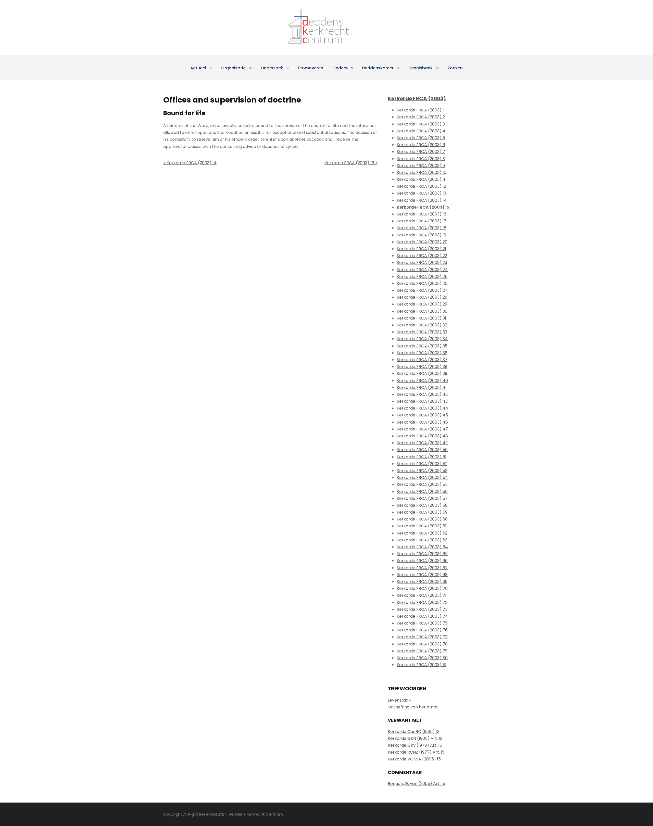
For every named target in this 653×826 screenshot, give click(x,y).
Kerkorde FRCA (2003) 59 (422, 512)
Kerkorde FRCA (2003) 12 (421, 186)
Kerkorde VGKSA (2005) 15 (414, 759)
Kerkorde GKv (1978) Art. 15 (415, 745)
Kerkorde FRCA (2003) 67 (422, 568)
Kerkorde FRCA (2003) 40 (422, 381)
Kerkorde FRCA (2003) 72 (422, 602)
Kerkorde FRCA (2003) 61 (421, 526)
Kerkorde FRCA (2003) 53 (422, 471)
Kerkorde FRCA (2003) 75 (422, 623)
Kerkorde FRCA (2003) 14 (422, 200)
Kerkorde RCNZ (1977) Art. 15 (416, 752)
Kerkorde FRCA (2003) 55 (422, 484)
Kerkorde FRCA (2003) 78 (422, 644)
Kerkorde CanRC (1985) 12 (413, 731)
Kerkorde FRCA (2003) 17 (421, 221)
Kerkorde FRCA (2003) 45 (422, 415)
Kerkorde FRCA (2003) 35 (422, 346)
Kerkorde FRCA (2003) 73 (422, 609)
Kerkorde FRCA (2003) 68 (422, 575)
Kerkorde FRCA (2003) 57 (422, 498)
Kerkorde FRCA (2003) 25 (422, 276)
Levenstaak (399, 700)
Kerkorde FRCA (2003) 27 (422, 290)
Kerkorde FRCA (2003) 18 (421, 228)
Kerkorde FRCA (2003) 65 (422, 554)
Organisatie (233, 68)
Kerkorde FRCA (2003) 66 (422, 561)
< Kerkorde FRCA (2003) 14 (190, 163)
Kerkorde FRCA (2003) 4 (421, 131)
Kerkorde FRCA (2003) (417, 98)
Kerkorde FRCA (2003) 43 (422, 401)
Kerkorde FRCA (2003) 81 (421, 665)
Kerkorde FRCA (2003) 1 (420, 110)
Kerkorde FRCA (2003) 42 (422, 394)
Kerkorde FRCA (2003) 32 (422, 325)
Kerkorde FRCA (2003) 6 (421, 145)
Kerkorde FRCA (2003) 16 (421, 214)
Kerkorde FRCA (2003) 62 (422, 533)
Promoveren (310, 68)
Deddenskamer (378, 68)
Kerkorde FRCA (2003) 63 (422, 540)
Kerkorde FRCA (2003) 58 (422, 505)
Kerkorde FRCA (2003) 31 (421, 318)
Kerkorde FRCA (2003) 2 (421, 117)
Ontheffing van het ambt (413, 707)
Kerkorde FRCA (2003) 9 (421, 166)
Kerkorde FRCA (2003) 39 (422, 373)
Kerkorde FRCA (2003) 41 (422, 387)
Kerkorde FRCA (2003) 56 (422, 491)
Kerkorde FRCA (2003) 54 (422, 477)
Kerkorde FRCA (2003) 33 (422, 332)
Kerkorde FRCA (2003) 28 (422, 297)
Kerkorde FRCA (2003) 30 (422, 311)
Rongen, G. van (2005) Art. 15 (416, 783)
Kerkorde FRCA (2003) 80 (422, 658)
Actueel (198, 68)
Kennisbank (421, 68)
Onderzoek (272, 68)
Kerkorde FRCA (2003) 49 (422, 443)
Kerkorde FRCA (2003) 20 (422, 242)
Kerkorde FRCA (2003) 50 (422, 450)
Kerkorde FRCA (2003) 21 (421, 249)
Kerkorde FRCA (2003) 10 (421, 172)
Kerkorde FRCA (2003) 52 (422, 464)
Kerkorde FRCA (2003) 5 (421, 138)
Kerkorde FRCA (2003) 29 (422, 304)
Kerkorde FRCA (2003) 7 (421, 152)
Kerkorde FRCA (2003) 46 (422, 422)
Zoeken (455, 68)
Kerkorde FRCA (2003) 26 (422, 283)
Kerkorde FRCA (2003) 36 (422, 353)
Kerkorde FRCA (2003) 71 (421, 595)
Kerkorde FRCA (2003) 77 (422, 637)
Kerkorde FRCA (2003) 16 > (351, 163)
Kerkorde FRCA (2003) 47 (422, 429)
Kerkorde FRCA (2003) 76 (422, 630)
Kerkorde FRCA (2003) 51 (421, 457)
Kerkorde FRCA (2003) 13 (421, 193)
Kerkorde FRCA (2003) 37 (422, 360)
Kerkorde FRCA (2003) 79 (422, 651)
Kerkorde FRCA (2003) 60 (422, 519)
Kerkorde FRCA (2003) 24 (422, 270)
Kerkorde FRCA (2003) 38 (422, 367)
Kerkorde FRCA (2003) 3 (421, 124)
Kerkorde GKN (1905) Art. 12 (415, 738)
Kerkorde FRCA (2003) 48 (422, 436)
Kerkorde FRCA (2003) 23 (422, 262)
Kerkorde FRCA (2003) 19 (421, 235)
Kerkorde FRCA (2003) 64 (422, 547)
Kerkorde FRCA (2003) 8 (421, 159)
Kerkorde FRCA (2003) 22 (422, 256)
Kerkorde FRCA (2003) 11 (421, 179)
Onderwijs (342, 68)
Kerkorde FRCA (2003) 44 (422, 408)
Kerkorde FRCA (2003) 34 (422, 339)
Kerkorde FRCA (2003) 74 (422, 616)
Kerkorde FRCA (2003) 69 (422, 581)
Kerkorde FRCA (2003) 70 (422, 588)
